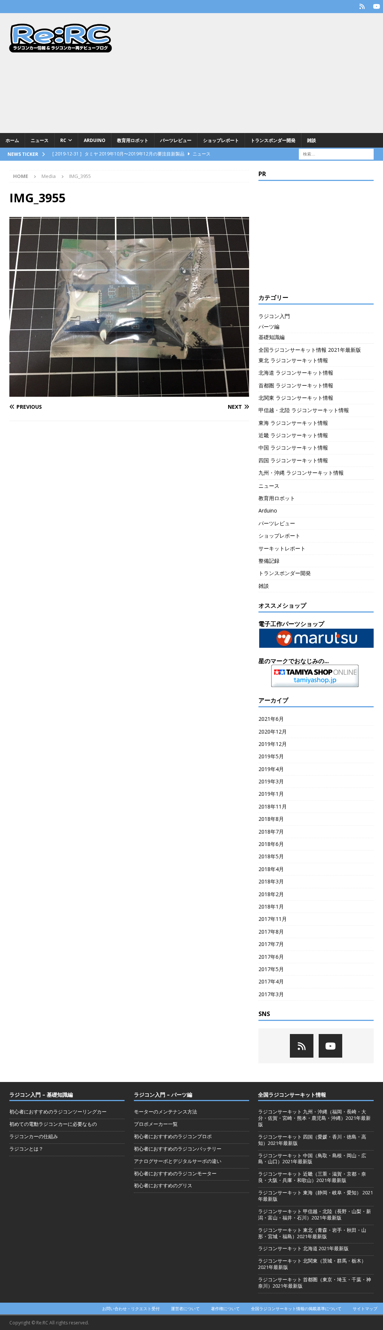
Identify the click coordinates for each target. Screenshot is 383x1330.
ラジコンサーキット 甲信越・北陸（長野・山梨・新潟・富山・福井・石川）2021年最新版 (314, 1214)
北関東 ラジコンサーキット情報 (295, 397)
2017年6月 (271, 956)
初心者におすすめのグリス (163, 1185)
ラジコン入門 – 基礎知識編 (41, 1094)
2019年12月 (272, 743)
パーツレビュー (176, 140)
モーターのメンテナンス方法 (165, 1111)
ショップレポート (221, 140)
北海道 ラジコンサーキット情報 (295, 372)
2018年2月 (271, 894)
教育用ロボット (132, 140)
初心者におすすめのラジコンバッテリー (177, 1148)
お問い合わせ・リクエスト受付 (131, 1308)
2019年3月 (271, 781)
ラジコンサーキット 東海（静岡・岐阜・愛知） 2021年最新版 (315, 1195)
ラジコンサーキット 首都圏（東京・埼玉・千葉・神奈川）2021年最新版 (314, 1282)
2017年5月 (271, 969)
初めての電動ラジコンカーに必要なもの (53, 1124)
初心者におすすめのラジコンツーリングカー (58, 1111)
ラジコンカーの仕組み (33, 1136)
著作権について (225, 1308)
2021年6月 (271, 718)
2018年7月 (271, 831)
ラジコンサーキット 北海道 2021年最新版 (303, 1248)
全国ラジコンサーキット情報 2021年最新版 (309, 349)
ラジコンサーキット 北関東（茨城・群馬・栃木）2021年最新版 (312, 1263)
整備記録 (268, 560)
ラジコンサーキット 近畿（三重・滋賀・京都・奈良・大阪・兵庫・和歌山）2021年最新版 (312, 1177)
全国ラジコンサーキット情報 (292, 1094)
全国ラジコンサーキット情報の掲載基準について (296, 1308)
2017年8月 (271, 931)
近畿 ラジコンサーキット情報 (293, 435)
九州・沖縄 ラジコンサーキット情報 (301, 472)
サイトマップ (365, 1308)
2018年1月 (271, 906)
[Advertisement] (253, 73)
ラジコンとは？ (26, 1148)
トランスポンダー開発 (273, 140)
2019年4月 (271, 769)
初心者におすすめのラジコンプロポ (173, 1136)
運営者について (185, 1308)
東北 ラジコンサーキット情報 (293, 360)
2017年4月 (271, 981)
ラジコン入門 (274, 316)
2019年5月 (271, 756)
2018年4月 (271, 869)
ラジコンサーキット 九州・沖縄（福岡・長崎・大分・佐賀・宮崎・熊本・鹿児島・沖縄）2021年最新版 (314, 1118)
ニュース (40, 140)
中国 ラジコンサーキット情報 (293, 447)
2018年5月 (271, 856)
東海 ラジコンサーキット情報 (293, 422)
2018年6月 (271, 843)
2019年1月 (271, 793)
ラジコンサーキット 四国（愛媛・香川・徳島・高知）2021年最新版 (312, 1139)
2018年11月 (272, 806)
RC (63, 140)
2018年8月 (271, 818)
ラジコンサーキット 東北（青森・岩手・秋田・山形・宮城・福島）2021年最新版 (312, 1233)
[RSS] (361, 6)
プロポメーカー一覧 (156, 1124)
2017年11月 (272, 918)
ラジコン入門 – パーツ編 (163, 1094)
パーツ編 (268, 326)
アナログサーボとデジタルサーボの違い (177, 1161)
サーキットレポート (282, 548)
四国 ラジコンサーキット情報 (293, 460)
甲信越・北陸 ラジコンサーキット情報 (303, 410)
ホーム (12, 140)
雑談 (311, 140)
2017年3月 (271, 994)
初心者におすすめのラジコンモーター (175, 1173)
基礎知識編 (271, 337)
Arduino (94, 140)
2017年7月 (271, 943)
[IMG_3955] (129, 392)
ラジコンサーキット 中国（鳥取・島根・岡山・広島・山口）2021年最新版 (312, 1158)
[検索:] (336, 153)
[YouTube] (376, 6)
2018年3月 (271, 881)
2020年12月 (272, 731)
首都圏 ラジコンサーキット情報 (295, 385)
